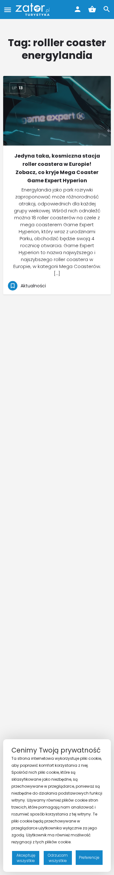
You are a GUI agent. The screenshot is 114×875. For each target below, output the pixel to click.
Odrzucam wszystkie (58, 858)
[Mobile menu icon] (7, 9)
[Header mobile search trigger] (107, 9)
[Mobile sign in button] (77, 9)
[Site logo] (33, 9)
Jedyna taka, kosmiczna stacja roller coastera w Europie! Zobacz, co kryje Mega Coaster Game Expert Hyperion (57, 168)
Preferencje (89, 857)
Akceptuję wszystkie (25, 858)
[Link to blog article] (57, 111)
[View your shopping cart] (92, 9)
